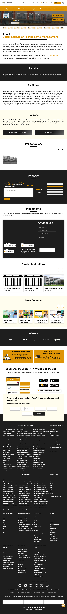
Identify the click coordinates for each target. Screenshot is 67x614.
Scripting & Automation (7, 554)
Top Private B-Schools (23, 526)
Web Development (6, 552)
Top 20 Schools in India (23, 522)
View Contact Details (58, 19)
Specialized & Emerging (8, 568)
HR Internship (36, 456)
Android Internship (6, 440)
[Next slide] (62, 149)
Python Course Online (38, 495)
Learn (24, 2)
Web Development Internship (9, 437)
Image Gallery (31, 27)
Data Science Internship (22, 462)
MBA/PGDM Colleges (22, 551)
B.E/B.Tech (20, 564)
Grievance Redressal (40, 596)
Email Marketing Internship (39, 450)
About (4, 27)
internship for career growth (22, 442)
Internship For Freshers (7, 468)
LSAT (51, 487)
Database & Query (6, 560)
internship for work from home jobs (24, 448)
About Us (51, 516)
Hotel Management (22, 572)
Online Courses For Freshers (40, 485)
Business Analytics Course (8, 491)
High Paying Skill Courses (24, 495)
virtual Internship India (21, 429)
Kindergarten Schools (38, 533)
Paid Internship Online (21, 468)
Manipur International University (56, 453)
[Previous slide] (58, 149)
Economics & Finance (54, 431)
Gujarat (35, 524)
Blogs (51, 518)
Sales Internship (36, 458)
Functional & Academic (7, 558)
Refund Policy (20, 596)
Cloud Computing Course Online (9, 497)
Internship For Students (8, 470)
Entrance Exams (53, 478)
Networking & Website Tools (40, 556)
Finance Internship (37, 454)
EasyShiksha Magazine (23, 516)
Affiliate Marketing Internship (39, 437)
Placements (47, 27)
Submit (39, 414)
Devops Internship (37, 446)
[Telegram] (44, 607)
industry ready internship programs (24, 437)
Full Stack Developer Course (24, 493)
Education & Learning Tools (39, 568)
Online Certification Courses (40, 478)
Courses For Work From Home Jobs (10, 505)
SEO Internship (36, 460)
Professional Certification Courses (41, 493)
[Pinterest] (35, 607)
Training (4, 462)
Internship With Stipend (21, 464)
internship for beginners (22, 440)
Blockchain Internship (37, 439)
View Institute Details (58, 15)
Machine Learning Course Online (25, 507)
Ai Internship (19, 458)
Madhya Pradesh (37, 526)
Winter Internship (6, 458)
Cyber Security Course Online (9, 509)
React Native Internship (8, 442)
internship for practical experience (24, 446)
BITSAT (51, 479)
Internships (29, 2)
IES (3, 522)
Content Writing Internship (38, 444)
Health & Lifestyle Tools (39, 576)
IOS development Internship (39, 435)
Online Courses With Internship (40, 489)
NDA (4, 528)
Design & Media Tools (38, 570)
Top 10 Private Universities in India (25, 530)
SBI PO (4, 518)
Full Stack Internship (37, 433)
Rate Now (7, 199)
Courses (24, 27)
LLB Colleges (21, 553)
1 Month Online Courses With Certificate (10, 478)
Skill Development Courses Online (41, 501)
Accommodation (53, 528)
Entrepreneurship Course (24, 487)
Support (51, 522)
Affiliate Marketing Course (8, 479)
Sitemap (53, 596)
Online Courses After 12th (39, 479)
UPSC (4, 532)
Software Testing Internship (39, 464)
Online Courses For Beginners (40, 483)
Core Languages (6, 550)
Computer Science (53, 429)
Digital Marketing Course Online (25, 481)
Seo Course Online (38, 497)
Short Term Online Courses (40, 499)
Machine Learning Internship (9, 431)
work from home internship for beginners (25, 456)
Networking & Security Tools (40, 572)
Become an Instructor (33, 602)
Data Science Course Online (24, 478)
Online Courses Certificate (39, 481)
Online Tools (52, 536)
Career (51, 520)
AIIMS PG (52, 493)
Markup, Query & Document (8, 562)
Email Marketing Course (24, 485)
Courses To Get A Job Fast (8, 507)
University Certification (56, 447)
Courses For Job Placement (8, 503)
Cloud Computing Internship (39, 442)
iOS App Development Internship (9, 444)
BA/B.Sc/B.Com (21, 570)
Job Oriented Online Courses (25, 505)
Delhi (35, 516)
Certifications (60, 596)
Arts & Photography (54, 439)
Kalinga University (53, 451)
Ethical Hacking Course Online (25, 489)
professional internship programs (23, 454)
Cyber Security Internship (22, 460)
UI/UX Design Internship (38, 466)
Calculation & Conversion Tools (40, 560)
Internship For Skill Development (25, 501)
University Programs (37, 2)
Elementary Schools (38, 535)
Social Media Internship (38, 462)
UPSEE (51, 485)
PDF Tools (36, 550)
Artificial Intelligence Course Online (10, 483)
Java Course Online (23, 503)
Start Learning (57, 2)
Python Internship (6, 448)
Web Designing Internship (8, 439)
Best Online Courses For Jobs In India (10, 485)
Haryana (36, 522)
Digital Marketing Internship (8, 435)
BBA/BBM (20, 566)
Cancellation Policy (29, 596)
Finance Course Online (23, 491)
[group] (10, 158)
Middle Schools (37, 537)
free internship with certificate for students (25, 435)
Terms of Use (7, 596)
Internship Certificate (37, 468)
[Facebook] (28, 607)
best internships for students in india (24, 433)
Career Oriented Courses (8, 493)
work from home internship (22, 431)
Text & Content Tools (38, 558)
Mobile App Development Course (25, 509)
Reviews (40, 27)
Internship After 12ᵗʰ (7, 464)
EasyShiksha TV (53, 532)
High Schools (37, 541)
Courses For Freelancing (8, 501)
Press (51, 526)
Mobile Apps (52, 534)
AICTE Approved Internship (8, 454)
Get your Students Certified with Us (12, 602)
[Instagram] (37, 607)
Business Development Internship (40, 440)
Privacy (13, 596)
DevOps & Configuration (8, 564)
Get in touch (55, 27)
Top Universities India (22, 555)
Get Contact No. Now (11, 245)
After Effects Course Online (8, 481)
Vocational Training (7, 450)
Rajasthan (36, 518)
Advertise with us (53, 540)
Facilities (17, 27)
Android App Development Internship (41, 431)
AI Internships (6, 460)
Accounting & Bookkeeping (55, 444)
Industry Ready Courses (23, 497)
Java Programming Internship (9, 429)
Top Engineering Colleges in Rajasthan (25, 528)
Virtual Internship (6, 452)
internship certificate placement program (25, 439)
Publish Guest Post (54, 538)
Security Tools (37, 562)
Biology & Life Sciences (54, 435)
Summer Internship (7, 456)
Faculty (10, 27)
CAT (50, 481)
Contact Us (51, 2)
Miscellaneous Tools (38, 564)
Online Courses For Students (40, 487)
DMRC (4, 520)
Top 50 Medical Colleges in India (25, 518)
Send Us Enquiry (47, 250)
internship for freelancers (22, 444)
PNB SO (4, 526)
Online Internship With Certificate (41, 491)
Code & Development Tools (39, 554)
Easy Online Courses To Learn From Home (26, 483)
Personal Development (54, 440)
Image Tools (36, 552)
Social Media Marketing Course (40, 503)
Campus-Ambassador (54, 524)
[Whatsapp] (33, 607)
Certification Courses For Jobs (9, 495)
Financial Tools (37, 566)
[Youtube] (42, 607)
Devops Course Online (23, 479)
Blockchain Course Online (8, 489)
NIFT (51, 491)
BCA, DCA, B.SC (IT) (22, 568)
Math (51, 433)
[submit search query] (32, 8)
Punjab (35, 520)
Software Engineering (54, 442)
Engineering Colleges (22, 549)
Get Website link (9, 251)
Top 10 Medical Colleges (23, 520)
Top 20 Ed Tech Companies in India (25, 524)
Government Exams (7, 516)
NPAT (51, 489)
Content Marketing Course (8, 499)
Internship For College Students (9, 466)
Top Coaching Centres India (24, 557)
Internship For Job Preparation (25, 499)
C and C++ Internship (7, 433)
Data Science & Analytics (8, 556)
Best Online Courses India (8, 487)
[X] (31, 607)
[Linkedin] (39, 607)
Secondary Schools (38, 539)
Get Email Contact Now (28, 245)
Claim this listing (14, 22)
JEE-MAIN (52, 483)
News (51, 530)
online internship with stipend (23, 452)
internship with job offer (22, 450)
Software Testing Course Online (41, 505)
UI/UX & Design (6, 566)
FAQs (48, 596)
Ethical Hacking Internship (38, 452)
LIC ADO (4, 524)
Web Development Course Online (41, 507)
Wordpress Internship (7, 446)
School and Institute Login (54, 602)
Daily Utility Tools (37, 574)
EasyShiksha (31, 609)
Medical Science (53, 437)
